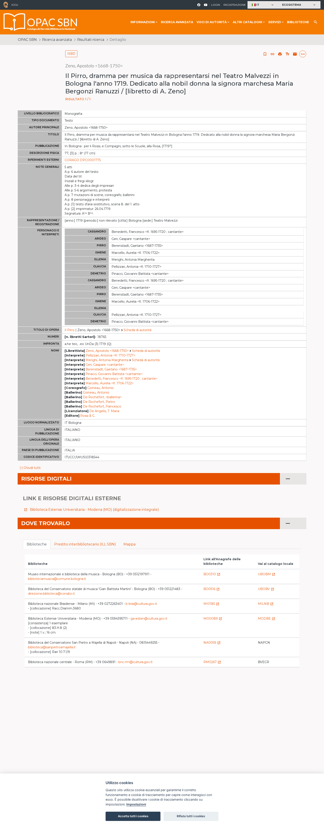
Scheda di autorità (137, 330)
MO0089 (212, 619)
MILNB (266, 604)
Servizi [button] (274, 22)
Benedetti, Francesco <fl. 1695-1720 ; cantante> (122, 379)
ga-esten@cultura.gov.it (148, 619)
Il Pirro (69, 330)
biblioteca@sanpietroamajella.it (52, 647)
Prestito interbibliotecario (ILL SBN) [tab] (85, 544)
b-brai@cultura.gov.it (141, 604)
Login (215, 4)
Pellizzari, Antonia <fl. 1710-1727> (110, 355)
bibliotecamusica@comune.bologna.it (57, 579)
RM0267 (212, 662)
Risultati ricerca (90, 40)
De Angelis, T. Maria (104, 411)
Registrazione (234, 4)
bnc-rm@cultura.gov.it (135, 662)
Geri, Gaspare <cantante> (105, 365)
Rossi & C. (87, 416)
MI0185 (211, 604)
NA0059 (212, 643)
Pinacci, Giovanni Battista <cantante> (114, 374)
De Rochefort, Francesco (102, 406)
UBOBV (266, 589)
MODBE (266, 619)
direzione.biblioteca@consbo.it (51, 594)
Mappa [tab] (129, 544)
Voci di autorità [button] (212, 22)
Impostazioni (136, 804)
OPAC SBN (27, 40)
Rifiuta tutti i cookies (191, 816)
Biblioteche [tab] (37, 544)
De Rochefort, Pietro (99, 402)
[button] (263, 5)
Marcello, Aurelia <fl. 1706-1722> (110, 383)
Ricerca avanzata (177, 22)
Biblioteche (298, 22)
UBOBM (266, 574)
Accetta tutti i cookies (133, 816)
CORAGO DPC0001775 (83, 160)
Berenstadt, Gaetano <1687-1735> (111, 369)
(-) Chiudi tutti (30, 468)
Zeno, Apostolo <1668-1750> (107, 351)
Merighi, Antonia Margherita (107, 360)
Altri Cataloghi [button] (247, 22)
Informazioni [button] (142, 22)
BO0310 (211, 574)
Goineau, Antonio (100, 388)
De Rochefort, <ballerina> (102, 397)
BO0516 (211, 589)
